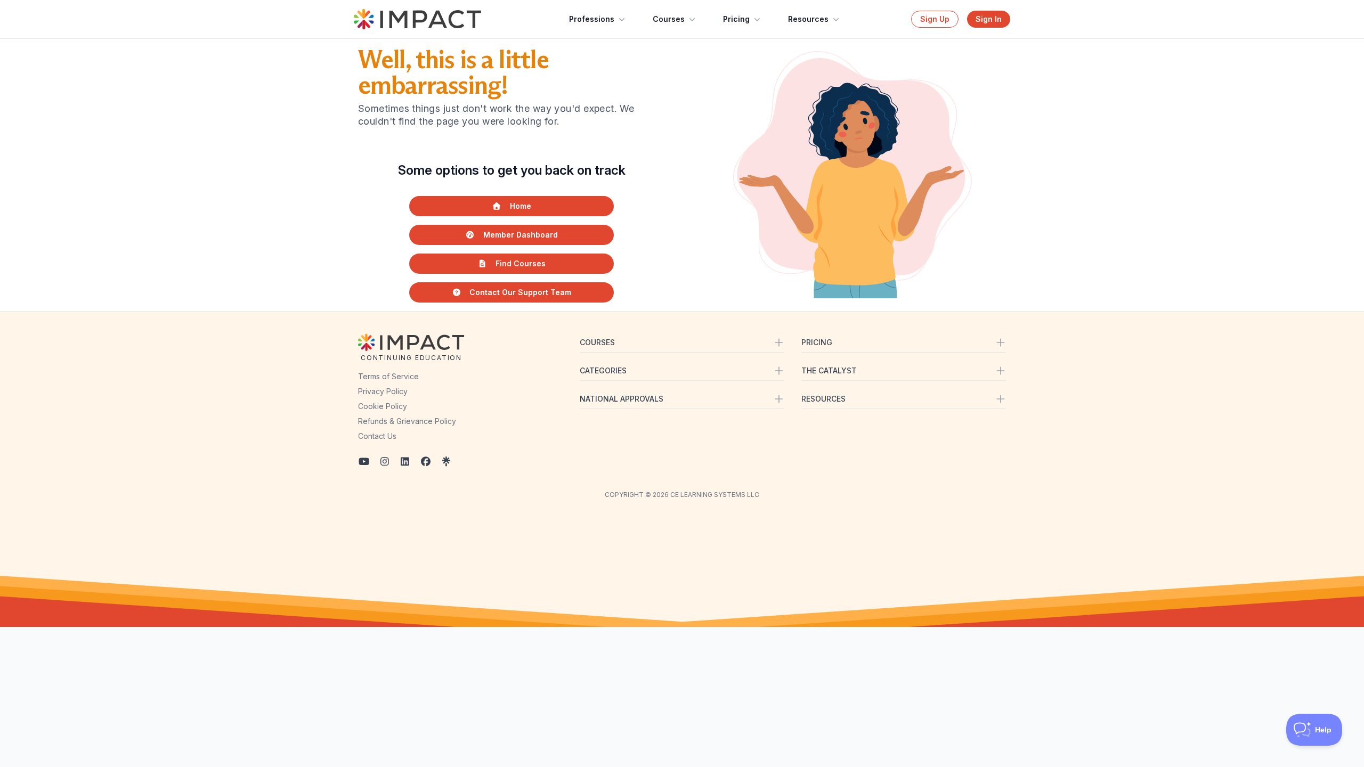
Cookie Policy (382, 406)
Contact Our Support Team (520, 292)
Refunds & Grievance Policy (407, 421)
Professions (591, 18)
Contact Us (377, 435)
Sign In (989, 18)
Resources (808, 18)
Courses (669, 18)
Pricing (736, 18)
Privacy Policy (383, 391)
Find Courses (521, 263)
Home (520, 205)
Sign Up (934, 18)
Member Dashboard (520, 234)
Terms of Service (388, 376)
